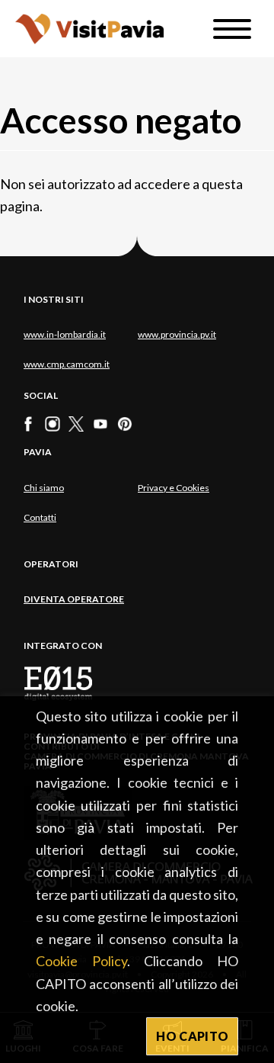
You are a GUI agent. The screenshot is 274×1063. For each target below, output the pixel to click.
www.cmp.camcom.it (67, 364)
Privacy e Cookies (173, 487)
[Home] (89, 28)
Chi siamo (44, 487)
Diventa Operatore (74, 599)
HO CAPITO (192, 1036)
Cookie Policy (81, 960)
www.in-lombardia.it (65, 334)
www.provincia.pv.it (177, 334)
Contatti (40, 517)
